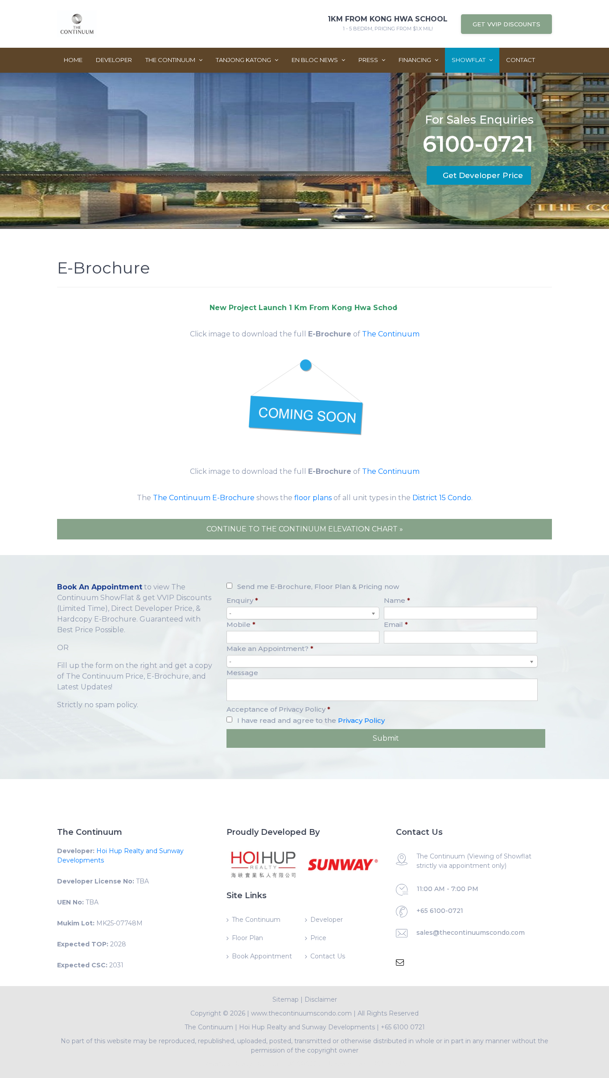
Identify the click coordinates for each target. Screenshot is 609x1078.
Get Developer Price (483, 175)
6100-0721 (478, 145)
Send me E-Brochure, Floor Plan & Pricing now (318, 586)
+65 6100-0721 (439, 911)
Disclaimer (320, 999)
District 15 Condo (441, 497)
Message (242, 672)
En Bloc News (315, 59)
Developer (114, 59)
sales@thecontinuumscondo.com (470, 933)
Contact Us (327, 956)
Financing (415, 59)
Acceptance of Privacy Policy (278, 709)
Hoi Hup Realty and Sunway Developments (307, 1027)
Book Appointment (262, 956)
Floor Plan (247, 938)
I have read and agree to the (311, 720)
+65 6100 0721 (403, 1027)
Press (368, 59)
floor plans (313, 497)
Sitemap (285, 999)
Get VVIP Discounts (506, 24)
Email (396, 624)
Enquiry (242, 600)
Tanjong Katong (244, 59)
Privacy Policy (361, 720)
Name (397, 600)
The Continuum (171, 59)
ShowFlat (469, 59)
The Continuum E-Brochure (204, 497)
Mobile (240, 624)
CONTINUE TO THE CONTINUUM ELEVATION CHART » (304, 529)
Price (318, 938)
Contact (520, 59)
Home (73, 59)
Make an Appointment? (269, 648)
